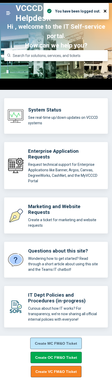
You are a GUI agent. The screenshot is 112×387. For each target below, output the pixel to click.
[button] (8, 13)
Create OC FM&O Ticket (56, 357)
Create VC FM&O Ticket (56, 372)
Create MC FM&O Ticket (56, 343)
